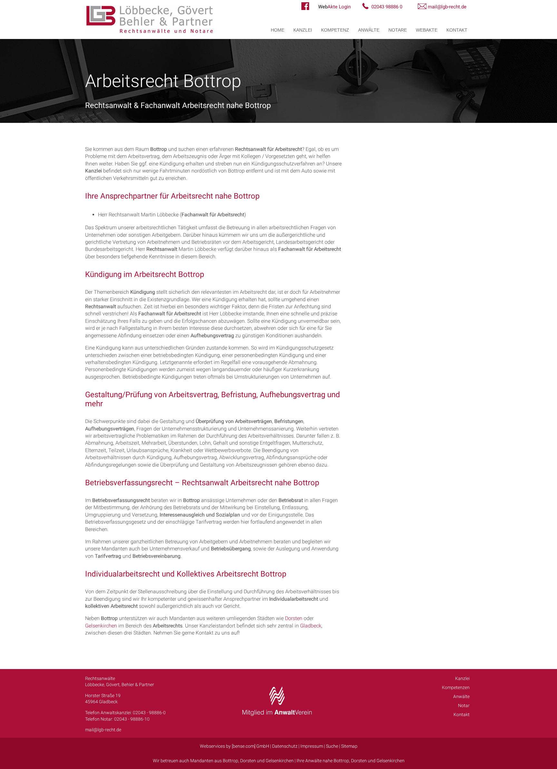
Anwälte (368, 30)
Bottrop (230, 760)
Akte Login (334, 7)
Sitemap (349, 746)
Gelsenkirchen (101, 626)
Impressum (311, 746)
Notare (397, 30)
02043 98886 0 (386, 7)
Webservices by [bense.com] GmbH (234, 746)
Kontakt (456, 30)
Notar (464, 705)
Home (277, 30)
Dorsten (293, 618)
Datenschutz (285, 746)
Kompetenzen (456, 687)
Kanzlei (302, 30)
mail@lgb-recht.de (447, 7)
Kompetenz (335, 30)
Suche (332, 746)
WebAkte (426, 30)
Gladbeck (310, 626)
